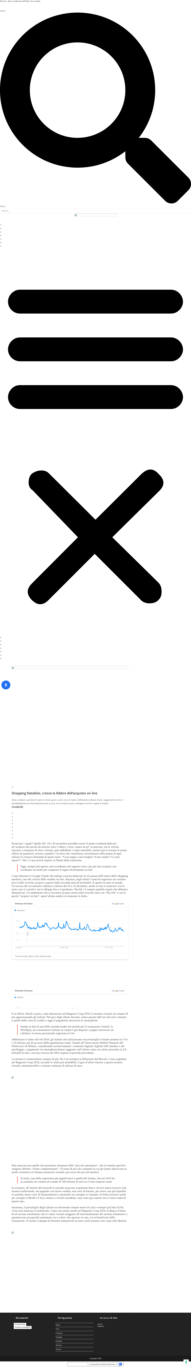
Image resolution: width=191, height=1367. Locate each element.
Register (101, 1326)
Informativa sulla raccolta (78, 1364)
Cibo (5, 228)
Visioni (6, 246)
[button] (95, 442)
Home (5, 225)
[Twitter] (12, 7)
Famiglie (7, 235)
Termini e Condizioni (22, 1327)
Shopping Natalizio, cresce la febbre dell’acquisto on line (54, 793)
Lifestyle (6, 239)
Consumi (7, 232)
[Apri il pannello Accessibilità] (5, 684)
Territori (6, 242)
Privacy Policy (20, 1324)
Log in (100, 1324)
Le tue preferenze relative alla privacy (102, 1364)
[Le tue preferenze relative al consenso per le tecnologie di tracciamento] (186, 1362)
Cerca (2, 11)
